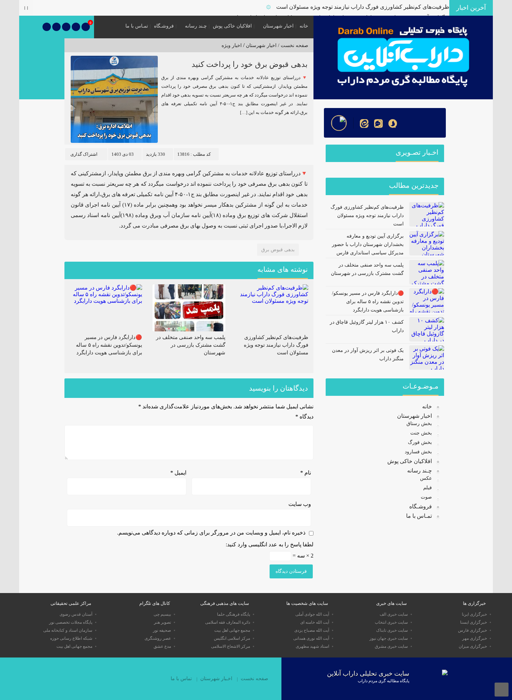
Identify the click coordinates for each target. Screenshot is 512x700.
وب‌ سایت (299, 504)
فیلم (427, 487)
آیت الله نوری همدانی (311, 638)
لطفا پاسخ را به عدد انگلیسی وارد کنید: (269, 544)
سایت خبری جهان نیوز (389, 638)
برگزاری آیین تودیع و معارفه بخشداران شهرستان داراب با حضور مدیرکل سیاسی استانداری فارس (368, 244)
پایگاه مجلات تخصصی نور (70, 622)
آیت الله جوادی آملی (312, 614)
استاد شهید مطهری (312, 646)
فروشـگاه (164, 26)
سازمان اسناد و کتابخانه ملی (67, 630)
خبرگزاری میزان (473, 646)
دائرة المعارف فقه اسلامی (227, 622)
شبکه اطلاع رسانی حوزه (71, 638)
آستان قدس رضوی (76, 614)
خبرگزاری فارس (472, 630)
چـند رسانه (196, 26)
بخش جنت (421, 433)
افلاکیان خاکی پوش (232, 26)
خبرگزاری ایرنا (474, 614)
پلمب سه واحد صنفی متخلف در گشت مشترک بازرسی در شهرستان (190, 344)
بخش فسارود (418, 451)
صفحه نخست (254, 678)
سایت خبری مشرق (391, 646)
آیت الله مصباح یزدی (311, 630)
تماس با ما (181, 678)
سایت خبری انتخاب (391, 622)
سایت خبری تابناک (392, 630)
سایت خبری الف (394, 614)
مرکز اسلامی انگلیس (232, 638)
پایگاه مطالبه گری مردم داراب (383, 680)
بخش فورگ (420, 442)
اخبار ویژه (232, 45)
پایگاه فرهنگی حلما (233, 614)
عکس (426, 478)
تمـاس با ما (136, 26)
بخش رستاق (419, 423)
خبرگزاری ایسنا (473, 622)
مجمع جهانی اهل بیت (232, 630)
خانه (304, 26)
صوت (426, 497)
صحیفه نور (162, 630)
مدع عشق (162, 646)
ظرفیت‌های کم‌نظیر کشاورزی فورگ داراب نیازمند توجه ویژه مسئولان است (362, 7)
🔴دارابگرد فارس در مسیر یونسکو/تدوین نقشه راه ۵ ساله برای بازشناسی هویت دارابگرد (109, 344)
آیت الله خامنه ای (314, 622)
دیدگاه (304, 417)
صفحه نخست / (292, 45)
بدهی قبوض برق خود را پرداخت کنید (250, 64)
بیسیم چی (162, 614)
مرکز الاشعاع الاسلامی (230, 646)
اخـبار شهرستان (216, 678)
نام (305, 473)
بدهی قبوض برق (278, 249)
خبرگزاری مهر (474, 638)
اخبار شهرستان (278, 26)
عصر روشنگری (158, 638)
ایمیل (178, 473)
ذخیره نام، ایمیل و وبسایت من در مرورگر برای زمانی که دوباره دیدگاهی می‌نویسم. (211, 533)
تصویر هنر (162, 622)
